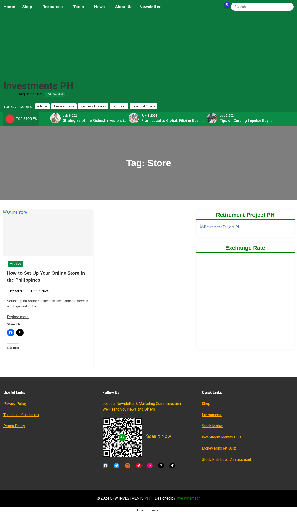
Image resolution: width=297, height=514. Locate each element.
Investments (212, 415)
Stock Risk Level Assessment (226, 459)
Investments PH (38, 86)
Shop (27, 6)
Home (9, 6)
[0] (222, 7)
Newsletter (150, 6)
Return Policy (14, 426)
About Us (123, 6)
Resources (52, 6)
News (99, 6)
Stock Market (212, 426)
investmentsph (188, 498)
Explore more (18, 317)
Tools (78, 6)
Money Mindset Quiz (219, 448)
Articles (15, 263)
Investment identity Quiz (222, 437)
